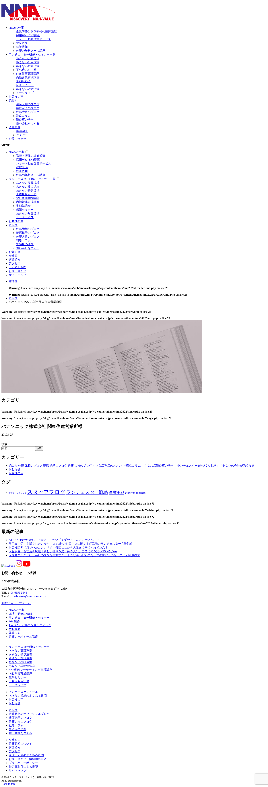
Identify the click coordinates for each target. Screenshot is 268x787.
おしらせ (14, 469)
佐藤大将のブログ (27, 111)
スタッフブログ (46, 492)
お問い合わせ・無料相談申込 (28, 759)
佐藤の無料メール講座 (30, 50)
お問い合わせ (17, 138)
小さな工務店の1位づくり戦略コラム (117, 465)
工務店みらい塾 (26, 69)
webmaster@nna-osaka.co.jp (29, 596)
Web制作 (14, 621)
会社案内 (14, 127)
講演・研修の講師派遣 (30, 155)
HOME (13, 281)
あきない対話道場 (27, 89)
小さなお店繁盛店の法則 (157, 465)
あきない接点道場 (27, 62)
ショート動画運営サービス (33, 39)
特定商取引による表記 (23, 766)
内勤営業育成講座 (27, 77)
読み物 (13, 100)
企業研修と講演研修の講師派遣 (36, 31)
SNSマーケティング (17, 493)
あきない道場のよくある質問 (28, 695)
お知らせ (14, 251)
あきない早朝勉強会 (22, 665)
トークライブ (25, 92)
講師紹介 (22, 131)
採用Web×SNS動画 (28, 35)
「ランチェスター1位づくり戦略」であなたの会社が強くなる (214, 465)
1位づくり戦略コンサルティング (30, 625)
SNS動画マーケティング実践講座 (30, 669)
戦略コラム (23, 115)
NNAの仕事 (16, 27)
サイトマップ (17, 274)
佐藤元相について (20, 743)
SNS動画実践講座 (27, 73)
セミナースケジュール (23, 691)
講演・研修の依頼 (20, 613)
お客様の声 (16, 96)
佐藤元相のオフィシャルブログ (29, 713)
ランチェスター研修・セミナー (29, 617)
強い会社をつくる (27, 123)
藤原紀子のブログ (27, 108)
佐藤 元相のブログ (30, 465)
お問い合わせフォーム (16, 603)
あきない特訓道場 (27, 66)
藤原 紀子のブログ (55, 465)
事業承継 (116, 492)
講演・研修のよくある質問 (26, 755)
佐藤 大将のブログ (80, 465)
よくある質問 (17, 267)
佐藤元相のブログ (27, 104)
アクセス (22, 134)
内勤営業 (130, 493)
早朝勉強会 (23, 81)
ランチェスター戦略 (87, 492)
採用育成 (140, 493)
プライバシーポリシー (23, 762)
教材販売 (22, 43)
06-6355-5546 (19, 592)
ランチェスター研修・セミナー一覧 (32, 54)
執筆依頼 (22, 46)
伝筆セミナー (25, 85)
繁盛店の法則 (25, 119)
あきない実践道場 (27, 58)
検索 (4, 444)
